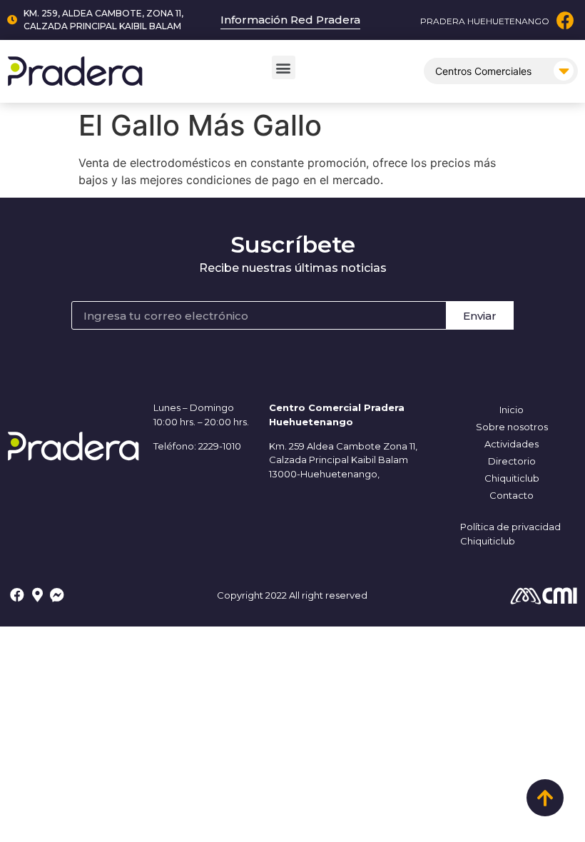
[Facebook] (565, 20)
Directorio (512, 461)
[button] (283, 67)
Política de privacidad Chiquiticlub (510, 534)
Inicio (511, 409)
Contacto (511, 495)
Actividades (511, 444)
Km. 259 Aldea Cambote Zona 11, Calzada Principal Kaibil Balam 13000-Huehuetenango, (343, 460)
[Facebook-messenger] (57, 595)
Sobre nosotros (512, 426)
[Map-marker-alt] (37, 595)
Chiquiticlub (511, 478)
